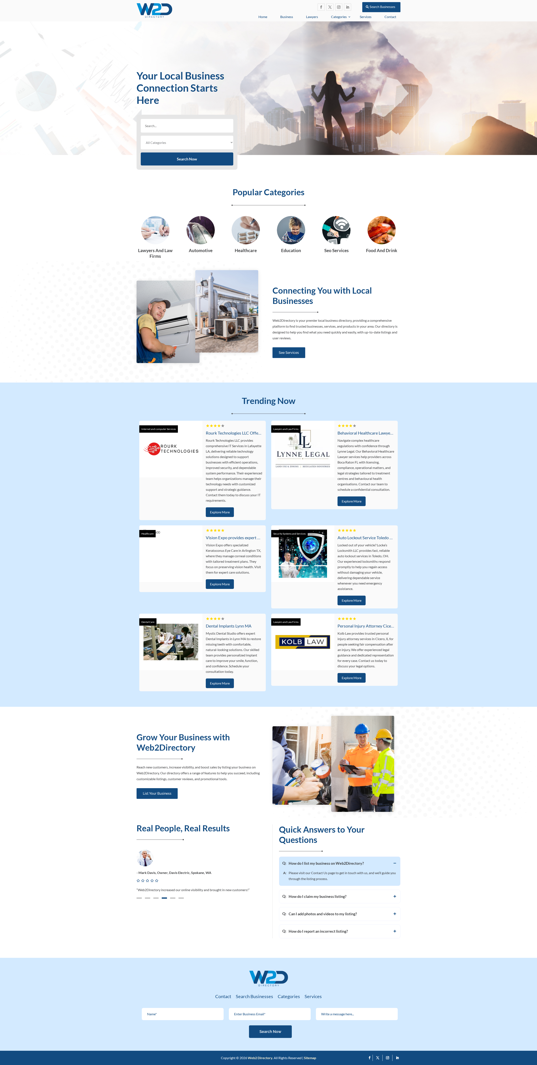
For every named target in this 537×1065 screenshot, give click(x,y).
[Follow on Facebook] (321, 7)
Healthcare (147, 533)
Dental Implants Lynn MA (229, 625)
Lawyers (312, 17)
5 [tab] (172, 898)
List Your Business (157, 793)
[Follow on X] (330, 7)
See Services (289, 353)
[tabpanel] (201, 876)
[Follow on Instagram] (338, 7)
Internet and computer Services (158, 429)
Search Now (187, 159)
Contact (390, 17)
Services (365, 17)
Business (286, 17)
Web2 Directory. (260, 1058)
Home (262, 17)
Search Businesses (382, 7)
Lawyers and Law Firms (285, 429)
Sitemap (310, 1058)
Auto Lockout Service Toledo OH (367, 537)
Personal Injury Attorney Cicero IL (368, 625)
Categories (339, 17)
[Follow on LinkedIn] (347, 7)
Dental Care (147, 622)
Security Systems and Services (289, 533)
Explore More (220, 512)
